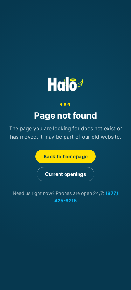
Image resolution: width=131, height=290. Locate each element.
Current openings (65, 174)
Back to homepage (66, 156)
